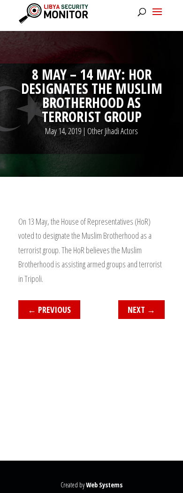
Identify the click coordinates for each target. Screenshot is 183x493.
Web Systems (104, 484)
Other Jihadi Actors (112, 131)
